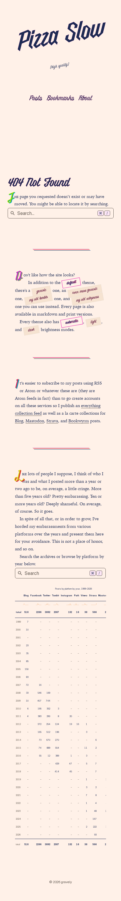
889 (48, 748)
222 (95, 827)
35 (27, 653)
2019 (18, 779)
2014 (18, 740)
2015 (18, 748)
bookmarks (60, 98)
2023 (18, 811)
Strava (52, 420)
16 (77, 612)
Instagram (66, 595)
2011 (18, 716)
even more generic (85, 291)
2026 (18, 834)
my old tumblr (38, 299)
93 (95, 834)
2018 (18, 771)
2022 (18, 803)
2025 (18, 827)
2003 (18, 653)
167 (95, 819)
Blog (19, 420)
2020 (18, 787)
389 (57, 755)
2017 (18, 763)
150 (26, 669)
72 (27, 685)
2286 (38, 612)
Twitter (46, 595)
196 (57, 732)
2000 (18, 629)
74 (39, 748)
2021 (18, 795)
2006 (18, 677)
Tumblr (55, 595)
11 (85, 748)
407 (39, 701)
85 (27, 661)
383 (39, 716)
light (93, 322)
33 (27, 693)
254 (48, 724)
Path (76, 595)
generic (41, 291)
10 (27, 629)
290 (48, 716)
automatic (71, 322)
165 (39, 732)
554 (57, 748)
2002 (18, 645)
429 (57, 763)
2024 (18, 819)
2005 (18, 669)
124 (57, 724)
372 (39, 724)
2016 (18, 755)
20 (71, 716)
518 (26, 612)
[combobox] (61, 213)
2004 (18, 661)
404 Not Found (38, 183)
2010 (18, 708)
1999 (18, 622)
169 (48, 693)
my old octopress (87, 299)
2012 (18, 724)
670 (48, 740)
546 (39, 693)
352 (48, 708)
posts (35, 98)
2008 (18, 693)
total (18, 612)
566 (95, 612)
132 (70, 612)
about (85, 98)
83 (27, 677)
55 (40, 755)
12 (49, 755)
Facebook (35, 595)
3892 (47, 612)
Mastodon (35, 420)
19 (70, 724)
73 (40, 740)
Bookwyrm (78, 420)
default (71, 283)
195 (39, 708)
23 (27, 645)
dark (31, 330)
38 (86, 612)
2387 (56, 612)
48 (95, 811)
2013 (18, 732)
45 (70, 771)
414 (57, 771)
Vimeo (84, 595)
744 (48, 701)
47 (70, 763)
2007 (18, 685)
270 (57, 740)
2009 (18, 701)
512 (48, 732)
